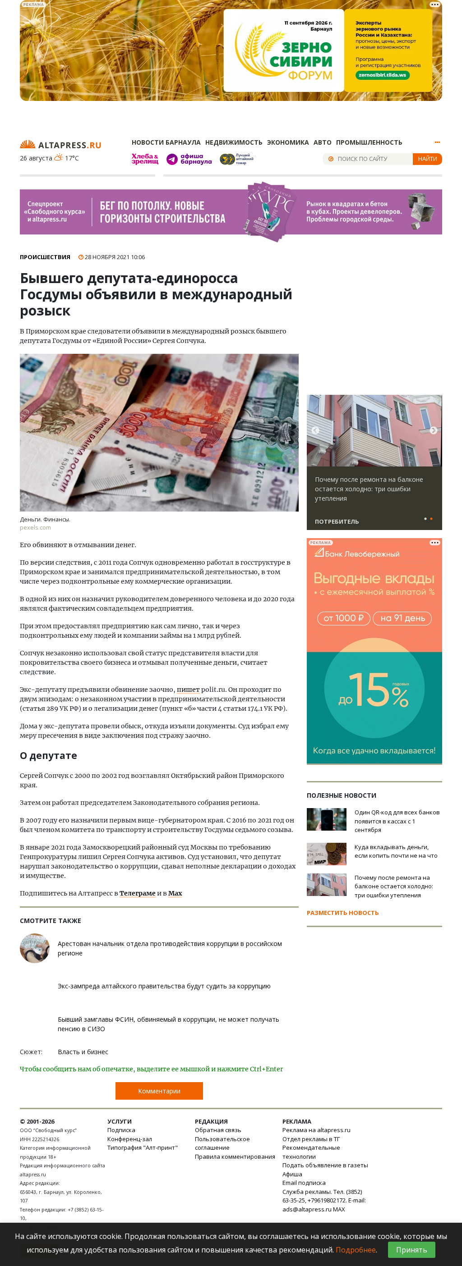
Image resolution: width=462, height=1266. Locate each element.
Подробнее (356, 1250)
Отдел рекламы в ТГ (311, 1139)
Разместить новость (343, 913)
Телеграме (138, 893)
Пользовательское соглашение (222, 1143)
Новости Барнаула (166, 142)
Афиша (292, 1174)
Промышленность (369, 142)
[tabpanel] (374, 466)
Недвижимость (234, 142)
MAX (339, 1209)
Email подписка (304, 1183)
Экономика (288, 142)
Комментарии (159, 1091)
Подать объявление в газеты (325, 1165)
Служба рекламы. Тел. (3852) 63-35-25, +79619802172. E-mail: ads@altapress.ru (324, 1200)
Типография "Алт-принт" (142, 1147)
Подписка (121, 1130)
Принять (411, 1250)
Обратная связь (218, 1130)
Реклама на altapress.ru (316, 1130)
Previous (315, 430)
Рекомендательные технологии (311, 1152)
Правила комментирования (235, 1156)
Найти (427, 159)
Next (433, 430)
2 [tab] (431, 519)
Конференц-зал (129, 1139)
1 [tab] (425, 519)
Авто (323, 142)
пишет (188, 690)
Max (175, 893)
